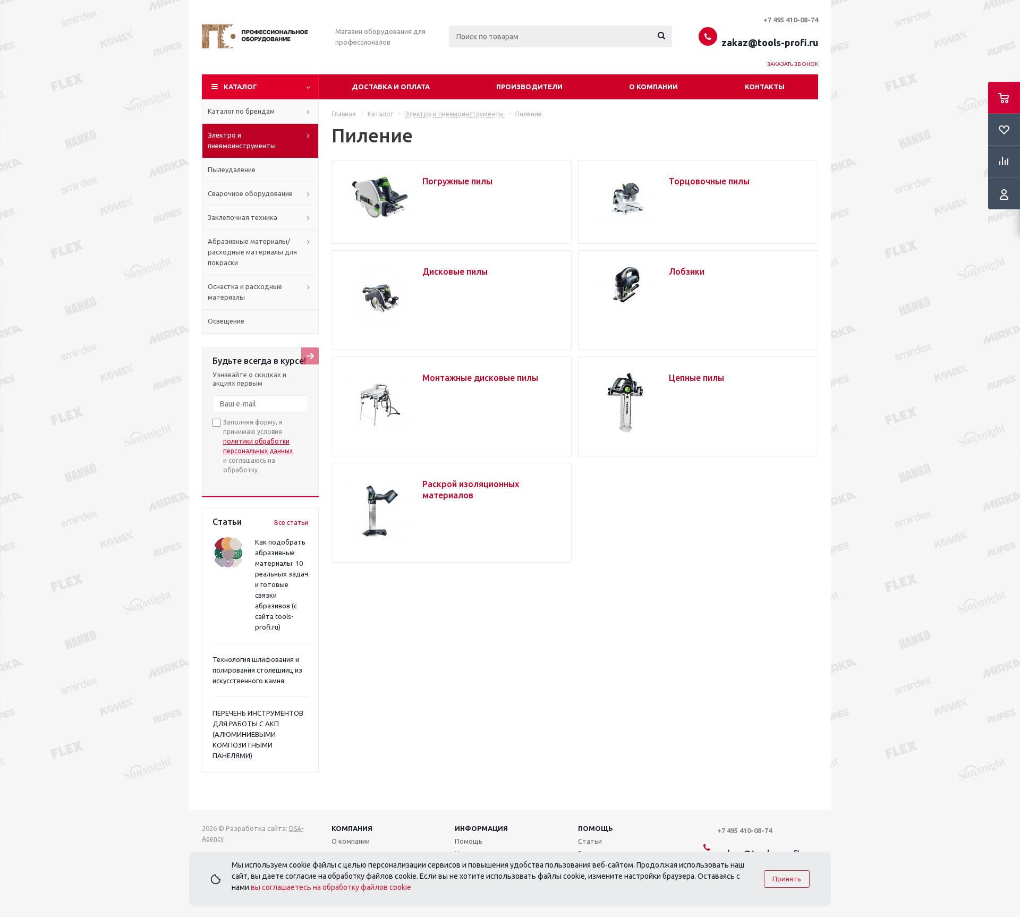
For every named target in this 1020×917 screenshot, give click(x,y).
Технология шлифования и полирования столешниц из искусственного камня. (257, 670)
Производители (529, 86)
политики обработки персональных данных (258, 446)
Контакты (765, 86)
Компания (352, 828)
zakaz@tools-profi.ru (769, 42)
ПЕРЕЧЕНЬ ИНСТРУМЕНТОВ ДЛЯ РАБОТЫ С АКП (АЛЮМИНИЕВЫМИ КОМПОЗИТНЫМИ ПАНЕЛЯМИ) (257, 734)
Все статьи (291, 522)
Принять (786, 879)
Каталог (240, 86)
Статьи (590, 841)
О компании (653, 86)
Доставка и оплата (391, 86)
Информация (481, 828)
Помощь (595, 828)
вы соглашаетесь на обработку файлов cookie (331, 887)
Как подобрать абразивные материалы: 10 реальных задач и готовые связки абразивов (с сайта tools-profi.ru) (281, 584)
